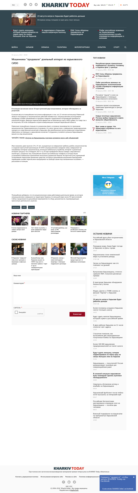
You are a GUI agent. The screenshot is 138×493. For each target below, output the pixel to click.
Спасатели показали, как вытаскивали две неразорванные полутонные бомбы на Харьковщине (108, 335)
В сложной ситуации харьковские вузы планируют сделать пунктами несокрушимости (107, 375)
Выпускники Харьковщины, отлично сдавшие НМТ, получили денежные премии (107, 274)
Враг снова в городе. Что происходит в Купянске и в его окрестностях (108, 128)
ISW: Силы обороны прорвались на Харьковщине (79, 32)
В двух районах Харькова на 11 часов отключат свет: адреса (108, 326)
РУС (71, 486)
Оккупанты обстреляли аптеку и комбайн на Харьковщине (106, 385)
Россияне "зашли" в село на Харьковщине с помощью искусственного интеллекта (107, 97)
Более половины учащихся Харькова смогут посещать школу (108, 309)
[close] (134, 477)
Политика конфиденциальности (89, 477)
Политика (62, 47)
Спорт (116, 47)
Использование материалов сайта (52, 477)
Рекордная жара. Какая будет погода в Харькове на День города (107, 247)
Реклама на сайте (71, 477)
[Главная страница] (69, 468)
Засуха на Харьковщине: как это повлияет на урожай (106, 264)
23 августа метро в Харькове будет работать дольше (61, 16)
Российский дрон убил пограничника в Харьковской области (108, 238)
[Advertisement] (49, 178)
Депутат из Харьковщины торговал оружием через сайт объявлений (51, 138)
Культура (102, 47)
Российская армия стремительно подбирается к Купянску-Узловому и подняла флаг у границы (110, 65)
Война (15, 47)
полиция (31, 207)
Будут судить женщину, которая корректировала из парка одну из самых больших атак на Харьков (25, 33)
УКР (67, 486)
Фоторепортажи (82, 47)
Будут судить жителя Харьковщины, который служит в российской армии (108, 317)
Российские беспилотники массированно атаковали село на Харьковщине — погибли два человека (106, 404)
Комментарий (19, 283)
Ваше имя (17, 275)
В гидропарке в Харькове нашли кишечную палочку (54, 31)
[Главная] (66, 5)
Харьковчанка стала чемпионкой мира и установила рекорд (106, 255)
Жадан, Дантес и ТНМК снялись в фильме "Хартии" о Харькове (106, 292)
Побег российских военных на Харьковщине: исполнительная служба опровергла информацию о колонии (111, 34)
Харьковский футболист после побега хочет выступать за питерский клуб (108, 393)
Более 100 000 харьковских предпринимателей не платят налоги (108, 345)
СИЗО (24, 207)
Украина (45, 47)
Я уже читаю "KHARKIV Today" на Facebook (117, 488)
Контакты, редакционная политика (26, 477)
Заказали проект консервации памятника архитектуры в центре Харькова (109, 107)
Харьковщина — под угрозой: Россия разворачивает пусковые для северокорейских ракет (108, 365)
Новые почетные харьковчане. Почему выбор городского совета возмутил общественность (109, 118)
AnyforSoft (74, 490)
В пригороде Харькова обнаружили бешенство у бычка (107, 283)
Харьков (29, 47)
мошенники (16, 207)
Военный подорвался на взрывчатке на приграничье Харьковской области (107, 416)
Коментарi (77, 314)
